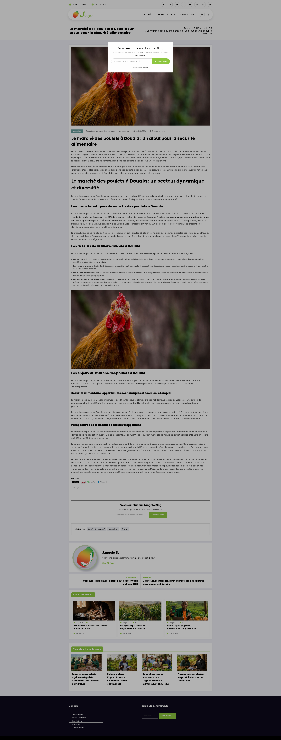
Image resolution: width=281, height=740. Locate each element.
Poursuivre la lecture (140, 68)
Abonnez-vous (161, 61)
